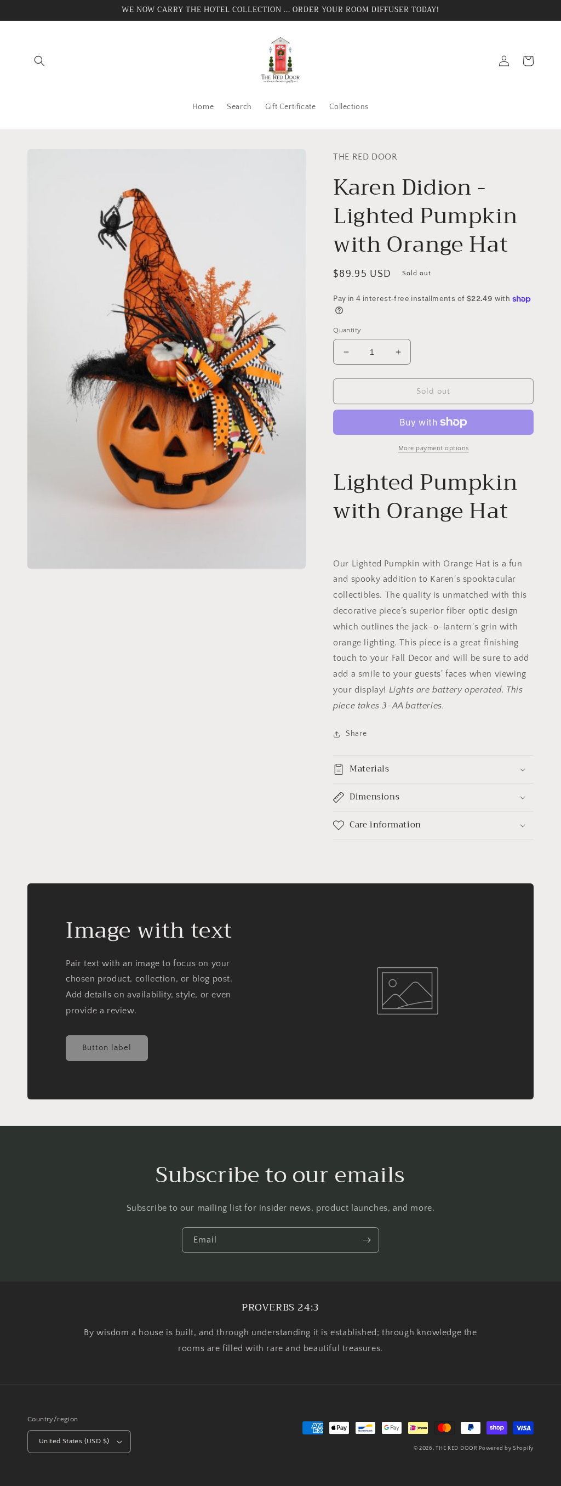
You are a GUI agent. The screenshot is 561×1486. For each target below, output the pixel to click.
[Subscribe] (366, 1240)
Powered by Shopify (506, 1448)
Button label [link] (106, 1047)
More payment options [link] (433, 448)
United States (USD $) (74, 1441)
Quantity (347, 330)
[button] (39, 61)
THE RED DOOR (457, 1448)
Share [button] (356, 733)
